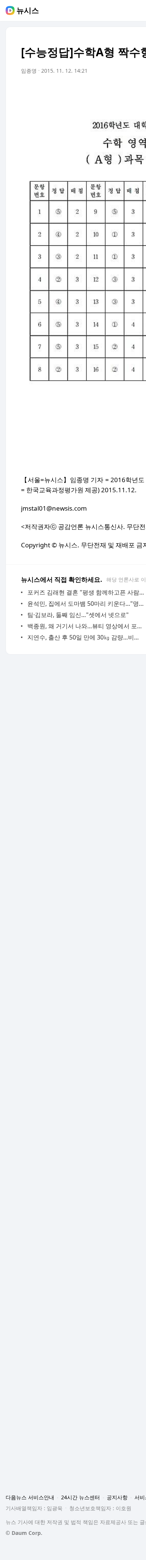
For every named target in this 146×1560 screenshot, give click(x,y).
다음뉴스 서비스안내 (30, 1497)
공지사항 (117, 1497)
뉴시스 (27, 10)
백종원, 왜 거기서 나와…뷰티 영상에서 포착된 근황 (86, 626)
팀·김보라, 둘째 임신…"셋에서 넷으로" (78, 615)
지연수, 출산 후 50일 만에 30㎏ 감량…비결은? (86, 637)
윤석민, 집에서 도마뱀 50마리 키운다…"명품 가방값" (86, 603)
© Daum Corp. (24, 1533)
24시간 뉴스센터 (80, 1497)
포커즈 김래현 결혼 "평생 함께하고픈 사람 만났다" (86, 592)
